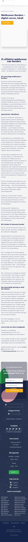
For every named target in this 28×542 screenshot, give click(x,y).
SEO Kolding (4, 497)
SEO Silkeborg (5, 511)
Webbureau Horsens (20, 513)
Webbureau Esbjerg (20, 500)
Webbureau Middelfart (21, 499)
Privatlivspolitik (15, 523)
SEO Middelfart (5, 504)
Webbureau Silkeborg (20, 509)
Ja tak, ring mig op (14, 390)
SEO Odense (4, 506)
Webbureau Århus (19, 506)
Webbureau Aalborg (20, 507)
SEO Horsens (4, 509)
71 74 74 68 (15, 444)
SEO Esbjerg (4, 502)
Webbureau (18, 515)
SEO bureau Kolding (6, 515)
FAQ (14, 526)
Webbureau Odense (20, 502)
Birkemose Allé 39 (15, 442)
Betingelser (6, 523)
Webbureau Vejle (19, 504)
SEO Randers (4, 513)
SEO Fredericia (5, 500)
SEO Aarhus (4, 507)
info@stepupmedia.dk (9, 351)
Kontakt (23, 523)
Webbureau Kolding (20, 497)
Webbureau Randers (20, 511)
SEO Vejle (3, 499)
